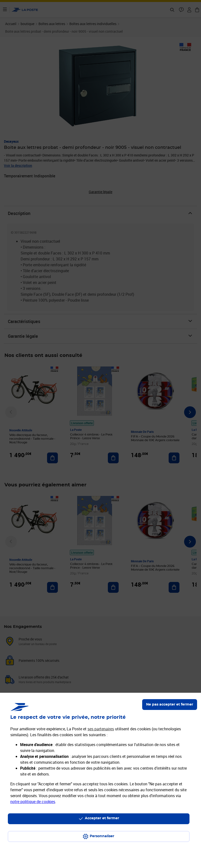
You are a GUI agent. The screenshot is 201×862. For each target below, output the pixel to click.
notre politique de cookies (32, 801)
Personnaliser (102, 836)
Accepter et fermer (102, 818)
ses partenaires (101, 729)
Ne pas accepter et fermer (169, 704)
